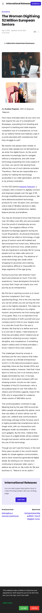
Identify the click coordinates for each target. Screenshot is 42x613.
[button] (3, 3)
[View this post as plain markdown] (35, 32)
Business (6, 12)
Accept (24, 608)
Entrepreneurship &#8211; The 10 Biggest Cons (32, 516)
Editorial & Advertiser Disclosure (20, 43)
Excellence (35, 4)
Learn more (7, 603)
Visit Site (21, 499)
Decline (34, 608)
